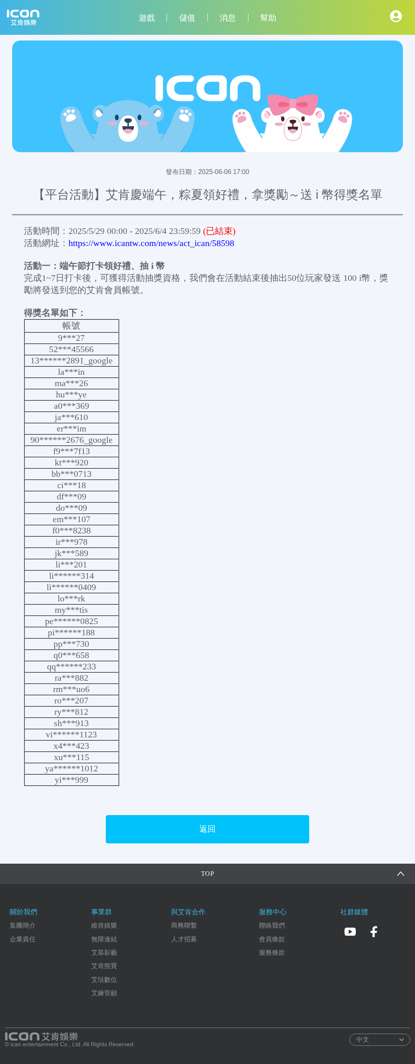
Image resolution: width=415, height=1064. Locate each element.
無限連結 (104, 939)
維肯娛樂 (104, 925)
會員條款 (272, 939)
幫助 (268, 17)
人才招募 (184, 939)
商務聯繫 (184, 925)
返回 (207, 828)
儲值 (187, 17)
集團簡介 (23, 925)
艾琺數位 (104, 979)
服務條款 (272, 952)
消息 (228, 17)
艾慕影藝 (104, 952)
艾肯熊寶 (104, 965)
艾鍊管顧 (104, 993)
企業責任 (23, 939)
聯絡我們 (272, 925)
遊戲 (147, 17)
